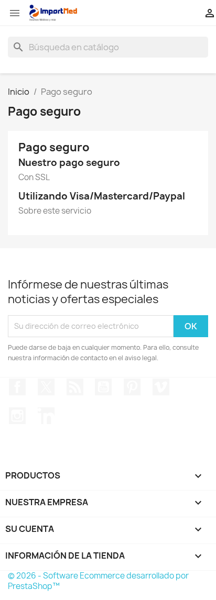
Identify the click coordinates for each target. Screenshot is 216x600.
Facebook (17, 387)
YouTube (103, 387)
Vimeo (161, 387)
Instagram (17, 415)
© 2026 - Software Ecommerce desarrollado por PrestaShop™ (98, 581)
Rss (75, 387)
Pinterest (132, 387)
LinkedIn (46, 415)
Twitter (46, 387)
